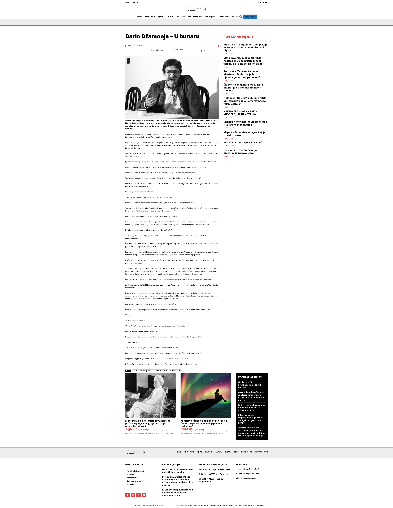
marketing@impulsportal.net (248, 473)
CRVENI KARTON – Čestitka (214, 474)
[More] (214, 51)
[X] (263, 2)
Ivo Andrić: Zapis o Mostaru (214, 469)
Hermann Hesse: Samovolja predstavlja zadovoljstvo (240, 151)
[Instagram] (261, 2)
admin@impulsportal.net (246, 478)
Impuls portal (161, 371)
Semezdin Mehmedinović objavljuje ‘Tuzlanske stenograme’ (245, 123)
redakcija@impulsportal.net (247, 469)
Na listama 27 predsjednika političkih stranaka (249, 385)
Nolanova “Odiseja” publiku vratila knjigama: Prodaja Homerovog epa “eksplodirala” (245, 100)
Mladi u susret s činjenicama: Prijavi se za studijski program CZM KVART (250, 419)
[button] (239, 16)
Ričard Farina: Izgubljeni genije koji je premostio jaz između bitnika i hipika (245, 47)
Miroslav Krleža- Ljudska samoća (243, 142)
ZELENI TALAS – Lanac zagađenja (211, 480)
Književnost (135, 46)
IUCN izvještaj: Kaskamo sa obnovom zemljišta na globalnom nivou (251, 408)
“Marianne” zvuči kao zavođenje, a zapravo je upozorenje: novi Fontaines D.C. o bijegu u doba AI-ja (251, 431)
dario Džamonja (139, 371)
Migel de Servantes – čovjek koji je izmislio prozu (244, 133)
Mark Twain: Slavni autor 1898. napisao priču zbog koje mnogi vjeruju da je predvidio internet (243, 60)
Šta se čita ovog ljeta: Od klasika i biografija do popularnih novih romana (244, 87)
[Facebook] (258, 2)
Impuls (150, 371)
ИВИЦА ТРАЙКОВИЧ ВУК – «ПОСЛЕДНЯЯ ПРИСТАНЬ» (240, 113)
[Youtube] (266, 2)
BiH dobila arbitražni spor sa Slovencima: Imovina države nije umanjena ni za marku (251, 396)
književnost (174, 371)
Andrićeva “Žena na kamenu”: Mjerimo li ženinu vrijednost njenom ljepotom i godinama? (242, 74)
